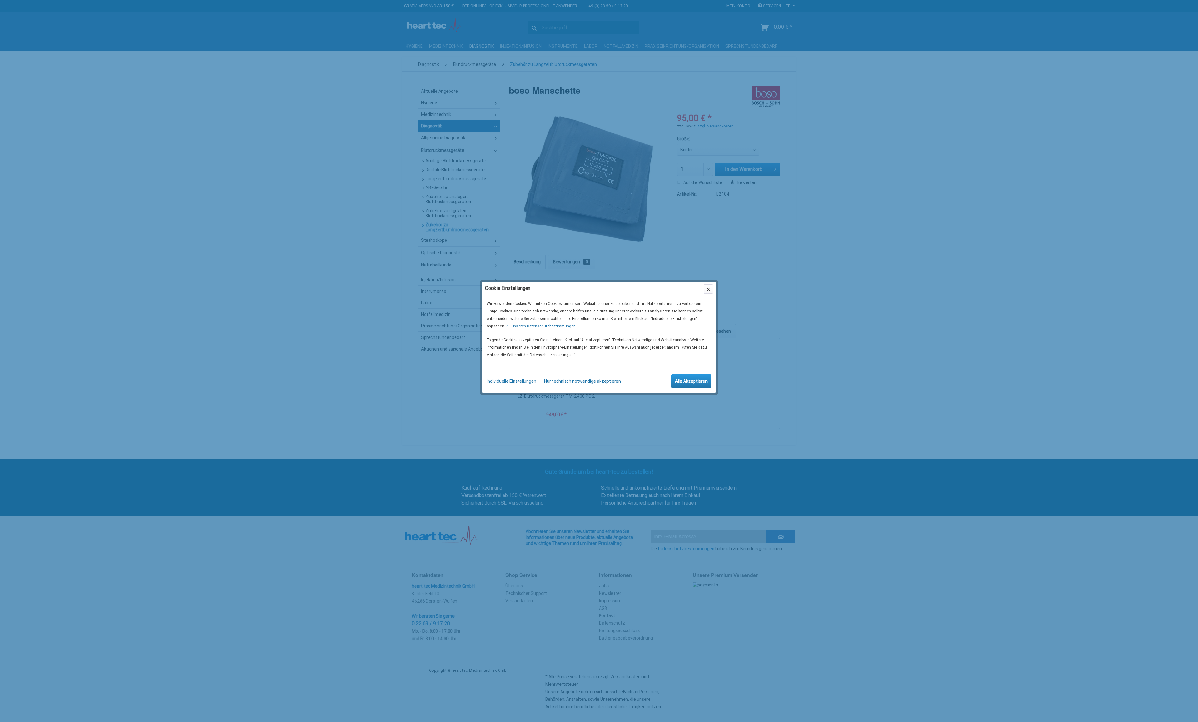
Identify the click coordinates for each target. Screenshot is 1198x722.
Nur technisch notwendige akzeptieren (582, 381)
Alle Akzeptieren (691, 381)
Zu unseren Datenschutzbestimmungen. (541, 326)
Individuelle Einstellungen (511, 381)
